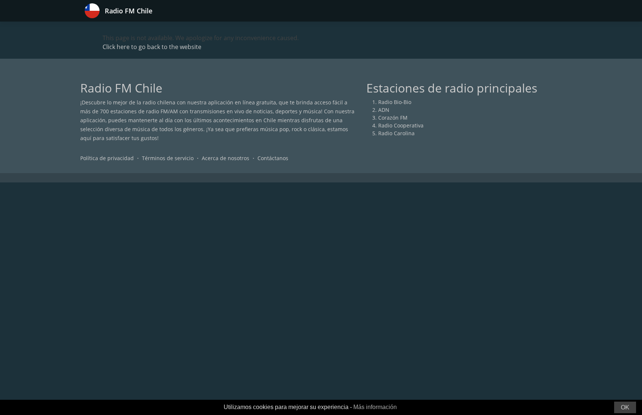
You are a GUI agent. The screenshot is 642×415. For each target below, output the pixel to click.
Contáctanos (272, 158)
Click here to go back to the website (152, 47)
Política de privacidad (107, 158)
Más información (375, 407)
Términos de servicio (168, 158)
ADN (383, 109)
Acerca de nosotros (225, 158)
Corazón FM (393, 117)
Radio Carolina (396, 133)
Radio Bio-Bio (394, 102)
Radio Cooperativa (401, 125)
